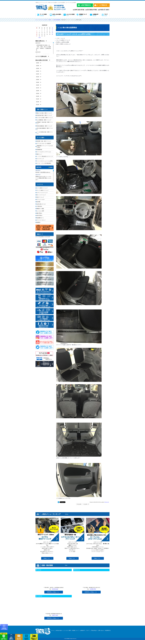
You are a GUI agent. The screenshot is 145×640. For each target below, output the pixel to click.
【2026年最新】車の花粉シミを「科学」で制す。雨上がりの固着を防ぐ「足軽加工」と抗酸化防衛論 (43, 47)
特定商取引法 (108, 630)
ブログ (87, 630)
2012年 (37, 101)
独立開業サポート (40, 217)
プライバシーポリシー (41, 220)
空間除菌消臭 (39, 149)
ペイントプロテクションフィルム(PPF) (45, 161)
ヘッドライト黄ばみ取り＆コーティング (45, 156)
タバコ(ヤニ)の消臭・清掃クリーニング (45, 117)
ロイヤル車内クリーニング (42, 188)
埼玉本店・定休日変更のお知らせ (42, 172)
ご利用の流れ (39, 206)
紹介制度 (38, 201)
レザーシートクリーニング (42, 192)
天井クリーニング (42, 197)
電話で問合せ (40, 213)
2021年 (37, 76)
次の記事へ (86, 504)
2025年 (37, 65)
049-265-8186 (55, 589)
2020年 (37, 79)
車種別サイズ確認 (40, 208)
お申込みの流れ (59, 630)
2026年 (37, 62)
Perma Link (107, 502)
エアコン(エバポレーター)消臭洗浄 (44, 143)
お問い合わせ (101, 630)
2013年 (37, 99)
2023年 (37, 71)
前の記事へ (79, 504)
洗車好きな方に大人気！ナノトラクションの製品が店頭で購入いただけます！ (43, 178)
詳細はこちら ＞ (48, 558)
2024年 (37, 68)
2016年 (37, 90)
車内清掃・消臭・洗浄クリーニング (44, 141)
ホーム (52, 630)
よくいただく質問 (40, 210)
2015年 (37, 93)
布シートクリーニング (42, 194)
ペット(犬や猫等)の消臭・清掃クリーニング (45, 133)
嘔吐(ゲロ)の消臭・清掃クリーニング (44, 113)
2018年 (37, 85)
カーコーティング (40, 158)
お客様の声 (82, 630)
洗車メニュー (39, 154)
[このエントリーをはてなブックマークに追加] (58, 502)
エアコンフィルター (42, 199)
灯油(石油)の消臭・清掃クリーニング (44, 115)
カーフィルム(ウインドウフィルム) (44, 151)
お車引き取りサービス (42, 204)
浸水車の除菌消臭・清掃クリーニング (44, 126)
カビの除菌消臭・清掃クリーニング (44, 119)
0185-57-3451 (55, 615)
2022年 (37, 74)
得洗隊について (75, 630)
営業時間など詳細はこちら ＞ (54, 592)
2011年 (37, 104)
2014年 (37, 96)
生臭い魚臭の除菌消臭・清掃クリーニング (45, 129)
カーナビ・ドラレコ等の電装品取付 (44, 163)
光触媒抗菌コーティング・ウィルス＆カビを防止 (45, 146)
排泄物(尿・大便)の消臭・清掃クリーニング (45, 123)
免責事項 (38, 222)
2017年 (37, 87)
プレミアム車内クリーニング (42, 190)
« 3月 (39, 37)
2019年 (37, 82)
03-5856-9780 (93, 589)
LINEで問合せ (40, 215)
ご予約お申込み (93, 630)
